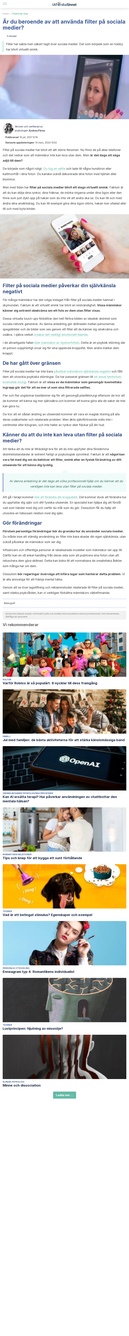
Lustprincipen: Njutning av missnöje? (33, 1029)
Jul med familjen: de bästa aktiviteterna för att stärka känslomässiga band (64, 740)
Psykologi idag (20, 13)
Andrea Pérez (37, 130)
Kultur (6, 13)
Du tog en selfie (54, 168)
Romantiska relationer (17, 854)
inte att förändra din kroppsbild (55, 497)
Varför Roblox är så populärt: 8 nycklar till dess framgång (50, 683)
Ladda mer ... (64, 1095)
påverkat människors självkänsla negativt (82, 371)
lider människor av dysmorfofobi (56, 342)
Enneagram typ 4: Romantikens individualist (38, 972)
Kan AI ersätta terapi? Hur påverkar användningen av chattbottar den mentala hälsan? (60, 799)
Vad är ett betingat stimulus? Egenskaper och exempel (47, 915)
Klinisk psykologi (13, 1082)
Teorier (7, 911)
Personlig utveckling (16, 968)
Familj (6, 736)
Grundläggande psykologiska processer (28, 793)
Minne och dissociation (22, 1085)
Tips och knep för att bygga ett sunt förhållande (42, 858)
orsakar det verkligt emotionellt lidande (61, 334)
